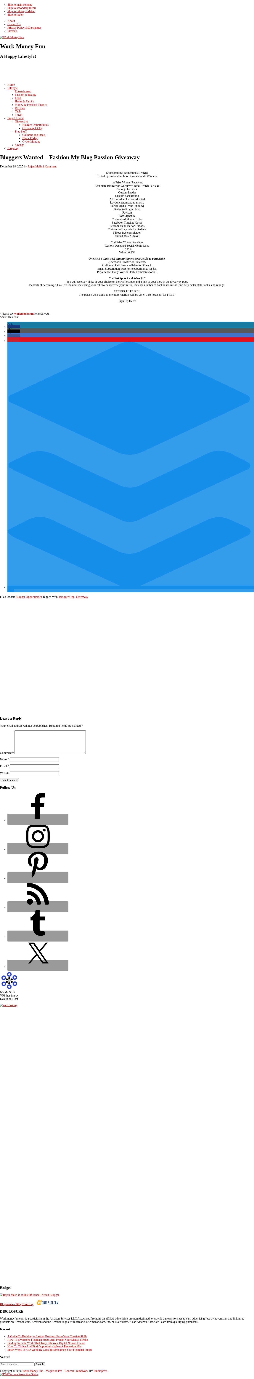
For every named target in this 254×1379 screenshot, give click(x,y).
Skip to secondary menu (21, 7)
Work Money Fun (32, 1370)
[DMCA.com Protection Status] (19, 1374)
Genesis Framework (76, 1370)
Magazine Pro (54, 1370)
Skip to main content (19, 4)
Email (4, 766)
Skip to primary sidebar (21, 11)
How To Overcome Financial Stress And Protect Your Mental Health (47, 1339)
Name (4, 759)
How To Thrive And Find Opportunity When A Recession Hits (44, 1346)
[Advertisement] (67, 71)
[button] (13, 326)
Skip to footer (15, 14)
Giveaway (82, 596)
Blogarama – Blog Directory (16, 1304)
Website (4, 773)
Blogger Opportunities (29, 596)
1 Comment (50, 166)
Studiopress (100, 1370)
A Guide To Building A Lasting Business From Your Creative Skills (47, 1336)
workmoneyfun (24, 313)
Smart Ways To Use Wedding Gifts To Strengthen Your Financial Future (49, 1349)
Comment (7, 752)
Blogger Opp (67, 596)
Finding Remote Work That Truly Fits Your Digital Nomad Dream (46, 1343)
